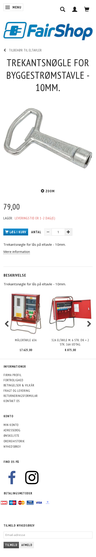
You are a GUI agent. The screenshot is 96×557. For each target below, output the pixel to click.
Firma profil (13, 375)
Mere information (16, 251)
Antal (36, 232)
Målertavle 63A (26, 340)
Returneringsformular (21, 396)
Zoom (50, 191)
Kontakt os (12, 401)
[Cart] (86, 9)
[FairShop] (48, 31)
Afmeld (26, 545)
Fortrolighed (13, 380)
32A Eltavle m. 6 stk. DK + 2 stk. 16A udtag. (70, 342)
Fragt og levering (17, 391)
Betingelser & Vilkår (19, 385)
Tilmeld (11, 545)
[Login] (74, 9)
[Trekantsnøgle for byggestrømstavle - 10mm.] (48, 138)
